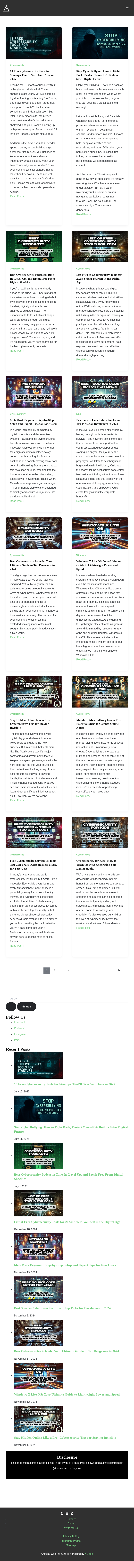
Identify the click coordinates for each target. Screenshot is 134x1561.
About (71, 1523)
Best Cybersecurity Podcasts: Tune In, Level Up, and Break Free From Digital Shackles (32, 278)
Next (121, 970)
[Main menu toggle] (127, 8)
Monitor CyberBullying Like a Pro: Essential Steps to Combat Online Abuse (98, 723)
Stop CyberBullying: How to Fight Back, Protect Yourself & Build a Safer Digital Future (98, 75)
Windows (81, 555)
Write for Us (71, 1527)
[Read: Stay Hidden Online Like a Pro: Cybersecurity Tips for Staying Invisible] (34, 691)
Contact (71, 1519)
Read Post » (17, 196)
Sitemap (71, 1545)
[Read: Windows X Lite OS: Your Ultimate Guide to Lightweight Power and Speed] (100, 532)
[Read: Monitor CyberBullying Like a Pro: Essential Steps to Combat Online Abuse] (100, 691)
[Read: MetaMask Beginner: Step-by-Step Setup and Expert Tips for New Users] (34, 391)
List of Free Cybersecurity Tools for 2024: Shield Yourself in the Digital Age (99, 278)
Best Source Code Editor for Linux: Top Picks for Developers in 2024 (62, 1308)
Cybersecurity (17, 65)
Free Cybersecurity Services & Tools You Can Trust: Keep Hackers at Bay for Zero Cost (33, 864)
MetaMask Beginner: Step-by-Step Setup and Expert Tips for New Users (65, 1265)
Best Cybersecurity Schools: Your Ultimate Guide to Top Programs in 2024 (32, 565)
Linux (79, 414)
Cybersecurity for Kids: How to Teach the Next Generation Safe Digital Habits (96, 864)
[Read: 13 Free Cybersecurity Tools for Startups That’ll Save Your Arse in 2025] (34, 42)
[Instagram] (67, 1513)
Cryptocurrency (17, 414)
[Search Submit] (11, 1006)
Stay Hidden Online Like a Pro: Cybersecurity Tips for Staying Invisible (30, 723)
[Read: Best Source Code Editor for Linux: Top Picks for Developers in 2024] (100, 391)
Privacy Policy (71, 1536)
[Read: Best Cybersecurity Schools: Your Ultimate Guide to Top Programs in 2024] (34, 532)
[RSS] (71, 1513)
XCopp (89, 1553)
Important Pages (71, 1540)
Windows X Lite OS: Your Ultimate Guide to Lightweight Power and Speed (98, 565)
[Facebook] (62, 1513)
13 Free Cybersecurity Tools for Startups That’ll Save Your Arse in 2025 (32, 75)
